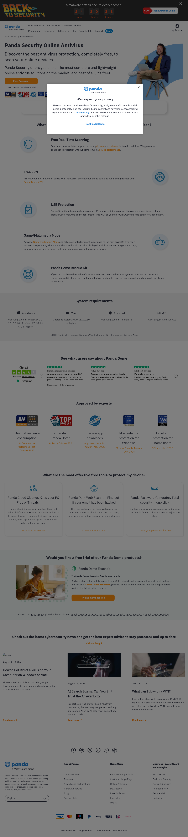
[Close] (138, 87)
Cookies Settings (95, 124)
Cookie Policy (81, 112)
